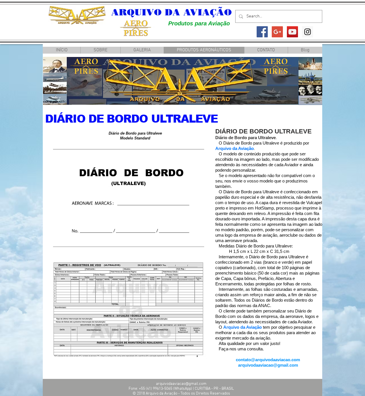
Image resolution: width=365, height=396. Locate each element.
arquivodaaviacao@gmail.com (268, 365)
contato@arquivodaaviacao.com (268, 359)
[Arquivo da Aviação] (262, 31)
